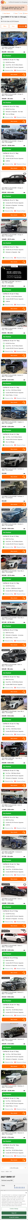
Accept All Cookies (14, 1217)
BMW (7, 1171)
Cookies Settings (14, 1208)
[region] (14, 1205)
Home (2, 1171)
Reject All (14, 1213)
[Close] (26, 1192)
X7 (11, 1171)
